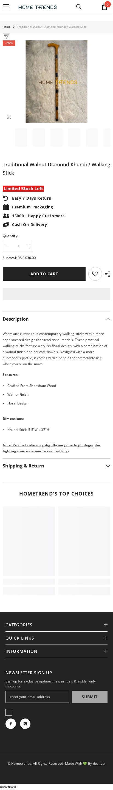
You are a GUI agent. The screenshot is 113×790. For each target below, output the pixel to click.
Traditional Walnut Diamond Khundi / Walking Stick (56, 168)
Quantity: (10, 235)
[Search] (79, 7)
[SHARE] (106, 274)
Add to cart (44, 273)
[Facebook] (10, 724)
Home (7, 27)
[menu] (6, 7)
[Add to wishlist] (95, 274)
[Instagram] (25, 724)
